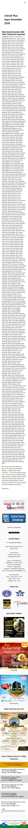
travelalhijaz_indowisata (17, 569)
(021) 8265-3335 (16, 561)
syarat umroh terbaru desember (14, 237)
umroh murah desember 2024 (10, 398)
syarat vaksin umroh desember (10, 248)
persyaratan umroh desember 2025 (15, 215)
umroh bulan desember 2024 (10, 315)
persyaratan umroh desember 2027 (12, 218)
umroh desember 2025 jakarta (10, 349)
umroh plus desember (17, 414)
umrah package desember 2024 (17, 297)
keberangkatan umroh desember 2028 (12, 170)
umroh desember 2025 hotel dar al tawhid (14, 347)
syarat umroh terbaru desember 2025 (12, 241)
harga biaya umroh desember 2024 (12, 107)
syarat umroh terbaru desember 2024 (12, 239)
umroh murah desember (18, 396)
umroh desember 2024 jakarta (16, 338)
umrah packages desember (12, 305)
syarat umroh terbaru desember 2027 (12, 245)
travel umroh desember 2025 (13, 260)
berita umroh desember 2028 (13, 84)
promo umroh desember (9, 222)
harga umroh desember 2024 (10, 116)
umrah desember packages (15, 287)
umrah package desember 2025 (11, 299)
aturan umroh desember (18, 49)
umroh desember (19, 331)
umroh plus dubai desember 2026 (11, 426)
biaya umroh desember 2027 (13, 100)
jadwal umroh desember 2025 (13, 148)
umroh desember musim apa (10, 387)
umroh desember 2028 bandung (15, 377)
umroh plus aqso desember (9, 405)
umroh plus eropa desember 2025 (14, 433)
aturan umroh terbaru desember (11, 58)
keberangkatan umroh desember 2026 (12, 167)
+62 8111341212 (18, 563)
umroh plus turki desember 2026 (11, 444)
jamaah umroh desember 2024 (10, 155)
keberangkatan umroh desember (11, 162)
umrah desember (16, 273)
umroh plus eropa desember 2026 (11, 435)
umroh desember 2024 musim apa (11, 340)
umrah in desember (7, 289)
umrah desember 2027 (14, 282)
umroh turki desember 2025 (10, 451)
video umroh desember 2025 (13, 458)
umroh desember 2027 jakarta (10, 370)
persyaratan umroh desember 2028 (12, 220)
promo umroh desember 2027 (10, 227)
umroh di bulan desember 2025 (14, 391)
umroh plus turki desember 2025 (14, 442)
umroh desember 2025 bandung (15, 345)
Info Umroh (18, 36)
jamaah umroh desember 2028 (13, 160)
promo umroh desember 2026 (13, 225)
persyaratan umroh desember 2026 (12, 216)
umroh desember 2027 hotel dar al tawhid (14, 368)
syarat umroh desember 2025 (10, 232)
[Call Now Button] (3, 825)
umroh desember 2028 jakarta (10, 380)
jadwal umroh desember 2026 (10, 149)
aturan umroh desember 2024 (10, 51)
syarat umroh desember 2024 (16, 230)
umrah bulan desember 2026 (13, 269)
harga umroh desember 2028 (13, 121)
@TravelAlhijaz (16, 565)
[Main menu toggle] (25, 2)
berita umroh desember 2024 (10, 79)
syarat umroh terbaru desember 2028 (12, 246)
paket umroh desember (17, 181)
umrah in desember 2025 (12, 290)
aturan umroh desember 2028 (13, 56)
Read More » (5, 488)
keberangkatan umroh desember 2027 (12, 169)
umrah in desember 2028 (9, 294)
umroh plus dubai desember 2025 (14, 425)
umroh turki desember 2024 (16, 449)
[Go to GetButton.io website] (24, 826)
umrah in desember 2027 (18, 292)
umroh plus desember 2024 (9, 416)
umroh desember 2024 (8, 333)
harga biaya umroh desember (15, 105)
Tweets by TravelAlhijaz (14, 527)
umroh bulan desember (17, 313)
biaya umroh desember (17, 95)
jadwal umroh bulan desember (10, 135)
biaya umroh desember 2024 (10, 96)
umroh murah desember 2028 (13, 403)
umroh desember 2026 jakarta (10, 359)
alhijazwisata (17, 567)
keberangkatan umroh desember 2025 (12, 165)
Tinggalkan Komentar (8, 36)
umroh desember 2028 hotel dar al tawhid (14, 379)
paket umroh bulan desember (10, 172)
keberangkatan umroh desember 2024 (12, 163)
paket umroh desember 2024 (10, 183)
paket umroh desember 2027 (13, 186)
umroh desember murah (19, 386)
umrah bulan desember (11, 266)
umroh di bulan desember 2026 (10, 393)
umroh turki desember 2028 (13, 454)
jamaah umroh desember (18, 153)
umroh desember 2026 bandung (15, 356)
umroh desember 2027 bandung (15, 366)
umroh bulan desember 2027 (13, 324)
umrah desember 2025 (14, 276)
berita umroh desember (17, 77)
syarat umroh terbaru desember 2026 (12, 243)
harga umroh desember (17, 114)
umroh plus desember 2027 (13, 419)
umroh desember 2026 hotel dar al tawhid (14, 357)
